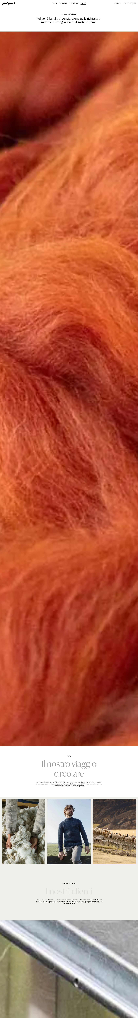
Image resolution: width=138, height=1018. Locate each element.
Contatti (117, 3)
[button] (4, 832)
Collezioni (127, 3)
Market (83, 3)
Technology (73, 3)
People (54, 3)
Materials (63, 3)
